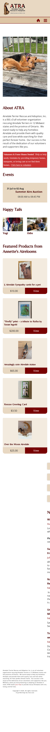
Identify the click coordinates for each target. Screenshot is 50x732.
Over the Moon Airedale (16, 444)
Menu (45, 20)
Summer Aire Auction (28, 191)
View (36, 291)
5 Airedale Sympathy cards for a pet (22, 284)
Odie (30, 233)
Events (8, 174)
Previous (5, 68)
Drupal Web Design (21, 692)
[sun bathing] (25, 67)
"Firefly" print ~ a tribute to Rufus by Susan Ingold (23, 323)
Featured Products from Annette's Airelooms (22, 249)
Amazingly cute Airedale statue (20, 364)
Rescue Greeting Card (15, 404)
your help (18, 684)
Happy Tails (12, 209)
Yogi (5, 233)
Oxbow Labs (31, 692)
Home (38, 20)
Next (44, 68)
